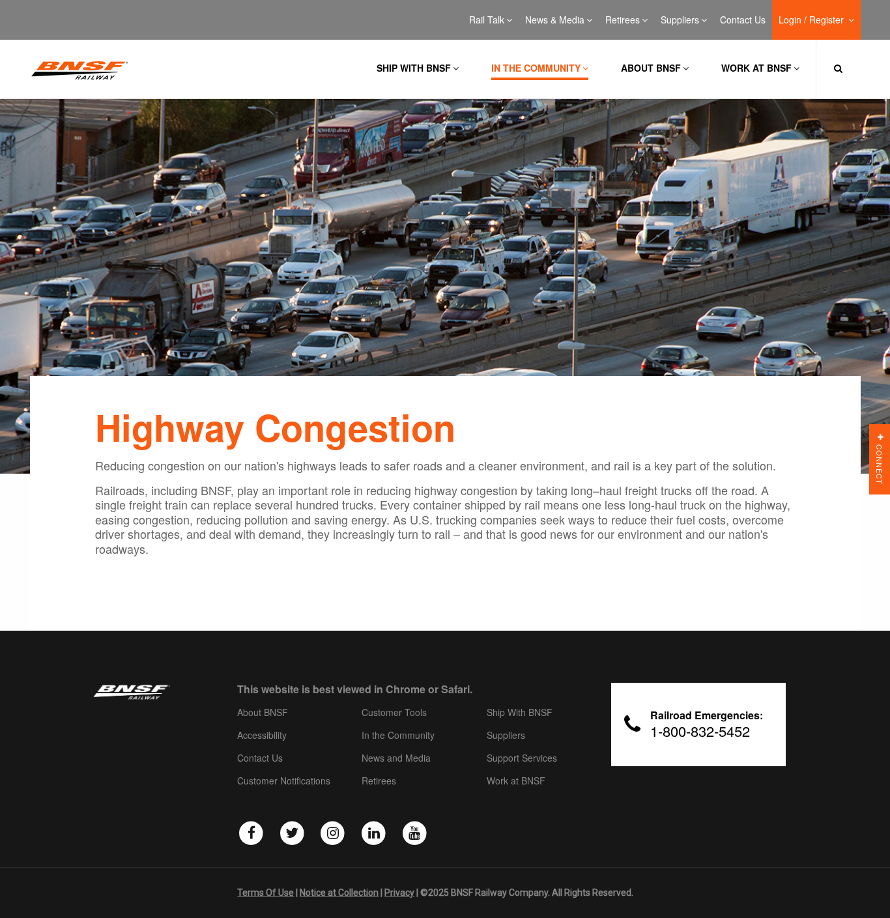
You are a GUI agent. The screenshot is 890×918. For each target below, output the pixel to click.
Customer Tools (394, 713)
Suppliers (680, 20)
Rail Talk (486, 20)
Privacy (399, 892)
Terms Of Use (265, 892)
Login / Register (812, 20)
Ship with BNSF (414, 67)
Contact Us (743, 20)
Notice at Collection (339, 892)
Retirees (622, 20)
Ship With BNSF (520, 713)
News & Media (554, 20)
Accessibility (262, 735)
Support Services (522, 758)
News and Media (396, 758)
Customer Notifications (283, 781)
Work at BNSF (756, 67)
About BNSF (651, 67)
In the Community (536, 67)
